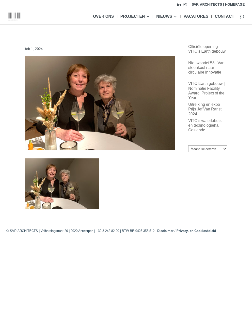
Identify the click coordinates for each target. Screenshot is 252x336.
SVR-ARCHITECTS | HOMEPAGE (218, 4)
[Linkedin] (179, 6)
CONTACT (224, 16)
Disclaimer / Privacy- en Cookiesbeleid (186, 231)
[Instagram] (185, 6)
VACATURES (196, 16)
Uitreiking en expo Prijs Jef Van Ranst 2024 (204, 109)
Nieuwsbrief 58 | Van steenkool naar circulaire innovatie (206, 67)
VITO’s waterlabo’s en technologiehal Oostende (204, 125)
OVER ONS (103, 16)
